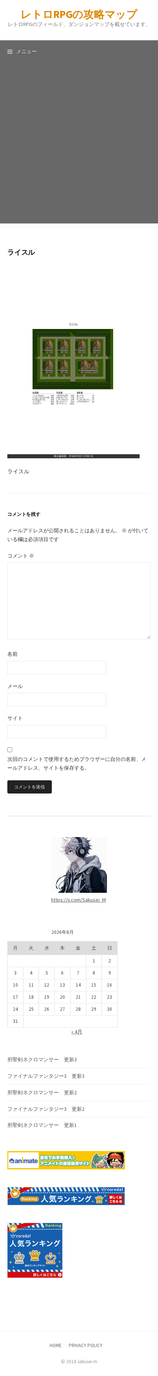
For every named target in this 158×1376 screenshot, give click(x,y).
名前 (12, 654)
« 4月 (76, 1031)
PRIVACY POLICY (86, 1345)
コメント (20, 555)
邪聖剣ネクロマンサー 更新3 (42, 1059)
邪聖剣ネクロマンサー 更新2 (42, 1092)
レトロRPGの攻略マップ (79, 14)
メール (15, 686)
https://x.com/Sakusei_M (78, 899)
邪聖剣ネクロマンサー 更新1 (42, 1125)
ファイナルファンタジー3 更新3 (46, 1076)
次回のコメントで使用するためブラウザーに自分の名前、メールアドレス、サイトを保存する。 (76, 763)
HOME (56, 1345)
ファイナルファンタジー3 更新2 (46, 1109)
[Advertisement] (79, 144)
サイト (15, 718)
